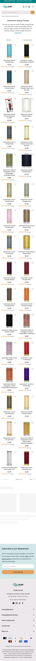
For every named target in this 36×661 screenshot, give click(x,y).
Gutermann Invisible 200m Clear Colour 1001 (9, 468)
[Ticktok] (19, 603)
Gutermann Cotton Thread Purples (27, 468)
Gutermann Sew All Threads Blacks (26, 171)
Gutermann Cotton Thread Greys (9, 252)
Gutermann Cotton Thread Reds (27, 358)
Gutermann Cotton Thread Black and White (26, 61)
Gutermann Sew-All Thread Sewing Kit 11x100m (9, 116)
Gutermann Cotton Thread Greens (9, 200)
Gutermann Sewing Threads (12, 16)
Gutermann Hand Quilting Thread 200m (27, 252)
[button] (9, 67)
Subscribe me (18, 572)
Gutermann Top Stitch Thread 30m (27, 385)
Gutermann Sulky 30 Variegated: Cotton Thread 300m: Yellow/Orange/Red (26, 440)
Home (3, 16)
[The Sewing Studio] (7, 8)
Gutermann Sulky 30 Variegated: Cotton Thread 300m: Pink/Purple (26, 331)
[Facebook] (23, 603)
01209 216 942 (18, 590)
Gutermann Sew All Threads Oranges (26, 304)
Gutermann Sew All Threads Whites (26, 115)
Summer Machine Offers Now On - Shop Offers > (18, 1)
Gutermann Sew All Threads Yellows (26, 412)
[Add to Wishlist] (15, 45)
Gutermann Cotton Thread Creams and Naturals (27, 143)
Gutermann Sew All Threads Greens (9, 87)
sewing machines (6, 559)
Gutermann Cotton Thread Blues (9, 143)
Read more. (18, 33)
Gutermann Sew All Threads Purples (9, 278)
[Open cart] (29, 7)
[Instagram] (16, 603)
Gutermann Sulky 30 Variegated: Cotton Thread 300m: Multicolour (9, 385)
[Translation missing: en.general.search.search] (33, 12)
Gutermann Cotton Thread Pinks (9, 439)
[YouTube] (13, 603)
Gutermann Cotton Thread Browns (9, 412)
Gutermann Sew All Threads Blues (9, 61)
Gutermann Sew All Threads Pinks (9, 226)
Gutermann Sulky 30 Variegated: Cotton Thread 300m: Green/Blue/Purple (9, 172)
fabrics (27, 556)
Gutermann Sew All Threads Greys (26, 200)
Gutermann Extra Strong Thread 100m (26, 226)
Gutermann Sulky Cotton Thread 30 (9, 358)
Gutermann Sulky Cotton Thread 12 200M (9, 331)
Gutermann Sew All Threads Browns (9, 304)
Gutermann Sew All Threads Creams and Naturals (26, 88)
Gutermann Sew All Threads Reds (26, 278)
